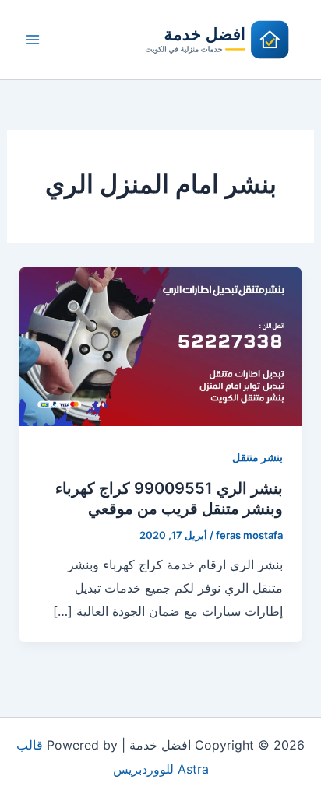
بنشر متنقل (257, 456)
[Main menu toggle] (33, 40)
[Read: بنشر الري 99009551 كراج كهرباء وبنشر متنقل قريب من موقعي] (160, 345)
